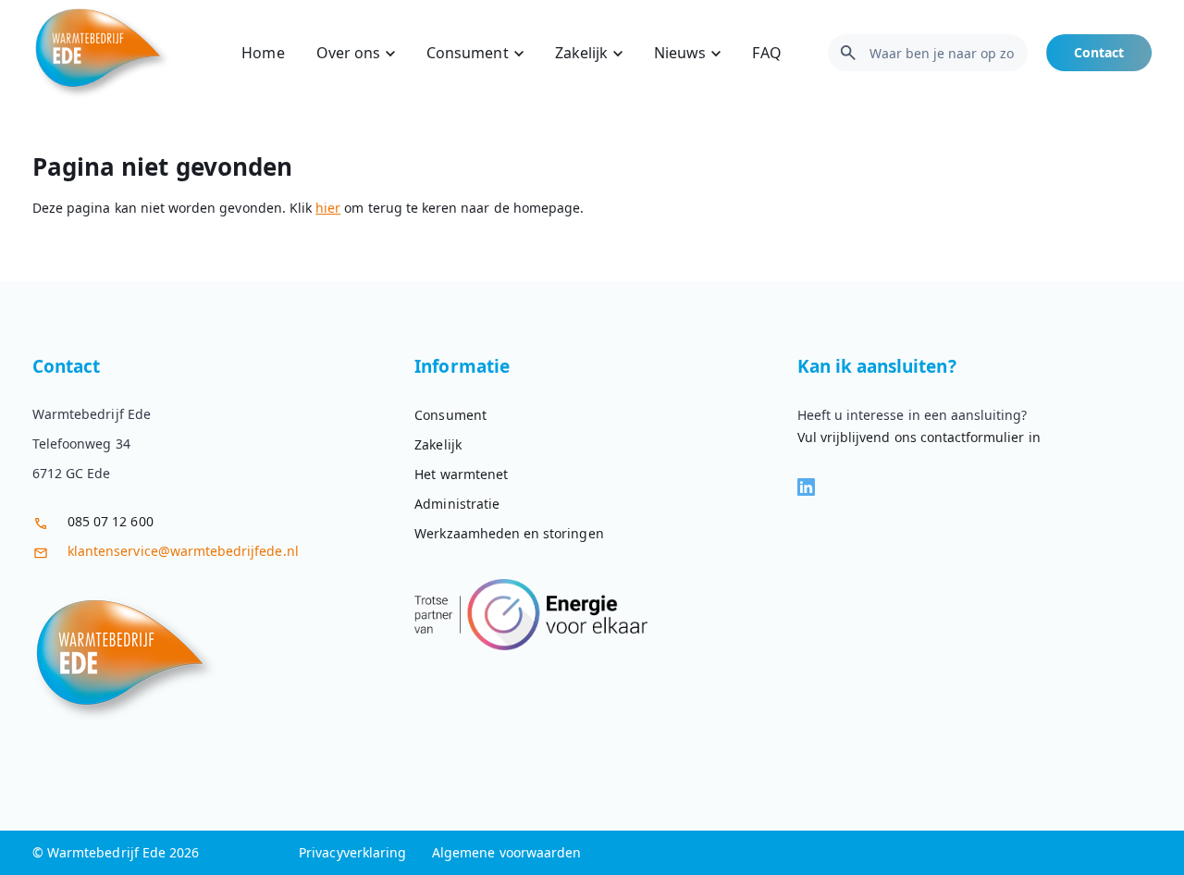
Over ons (348, 53)
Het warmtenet (461, 474)
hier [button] (327, 207)
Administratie (457, 503)
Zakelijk (581, 53)
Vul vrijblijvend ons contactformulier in (919, 437)
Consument (467, 53)
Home (262, 53)
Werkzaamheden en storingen (508, 533)
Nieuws (680, 53)
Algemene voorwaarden (506, 852)
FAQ (766, 53)
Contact (1099, 52)
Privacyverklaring (352, 852)
